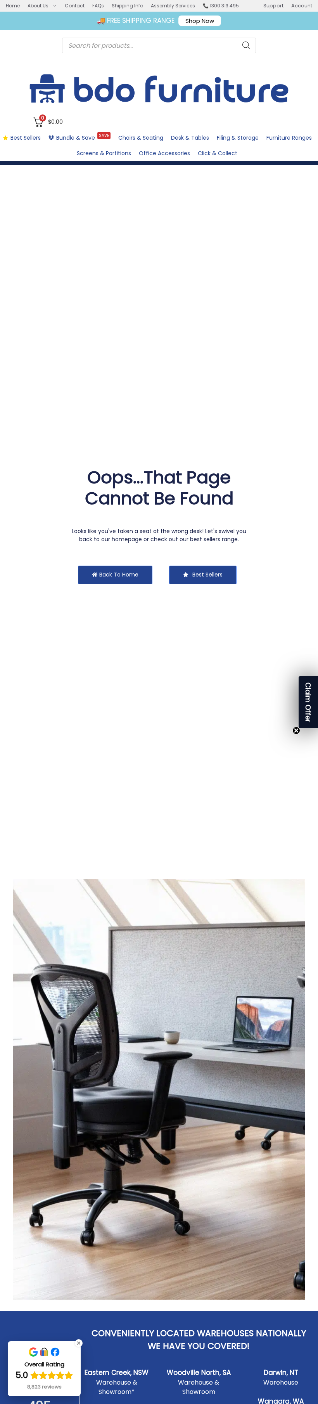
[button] (308, 702)
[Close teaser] (296, 730)
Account (301, 5)
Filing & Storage (238, 138)
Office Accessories (164, 153)
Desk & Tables (190, 138)
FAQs (98, 5)
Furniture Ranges (289, 138)
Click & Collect (217, 153)
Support (273, 5)
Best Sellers (25, 138)
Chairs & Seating (140, 138)
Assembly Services (173, 5)
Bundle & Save (82, 137)
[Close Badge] (79, 1343)
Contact (75, 5)
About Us (38, 5)
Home (13, 5)
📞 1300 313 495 (221, 5)
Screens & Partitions (104, 153)
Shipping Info (127, 5)
